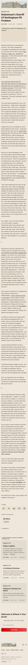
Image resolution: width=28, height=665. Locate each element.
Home (3, 650)
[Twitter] (23, 644)
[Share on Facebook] (8, 508)
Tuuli (15, 659)
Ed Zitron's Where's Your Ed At (13, 657)
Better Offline (15, 650)
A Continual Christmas (11, 568)
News (21, 650)
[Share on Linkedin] (14, 508)
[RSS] (26, 644)
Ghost (10, 659)
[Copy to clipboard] (24, 508)
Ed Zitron (4, 24)
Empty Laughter (9, 546)
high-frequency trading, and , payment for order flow (13, 54)
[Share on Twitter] (3, 508)
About (8, 650)
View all (6, 521)
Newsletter (5, 11)
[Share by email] (19, 508)
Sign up (3, 653)
